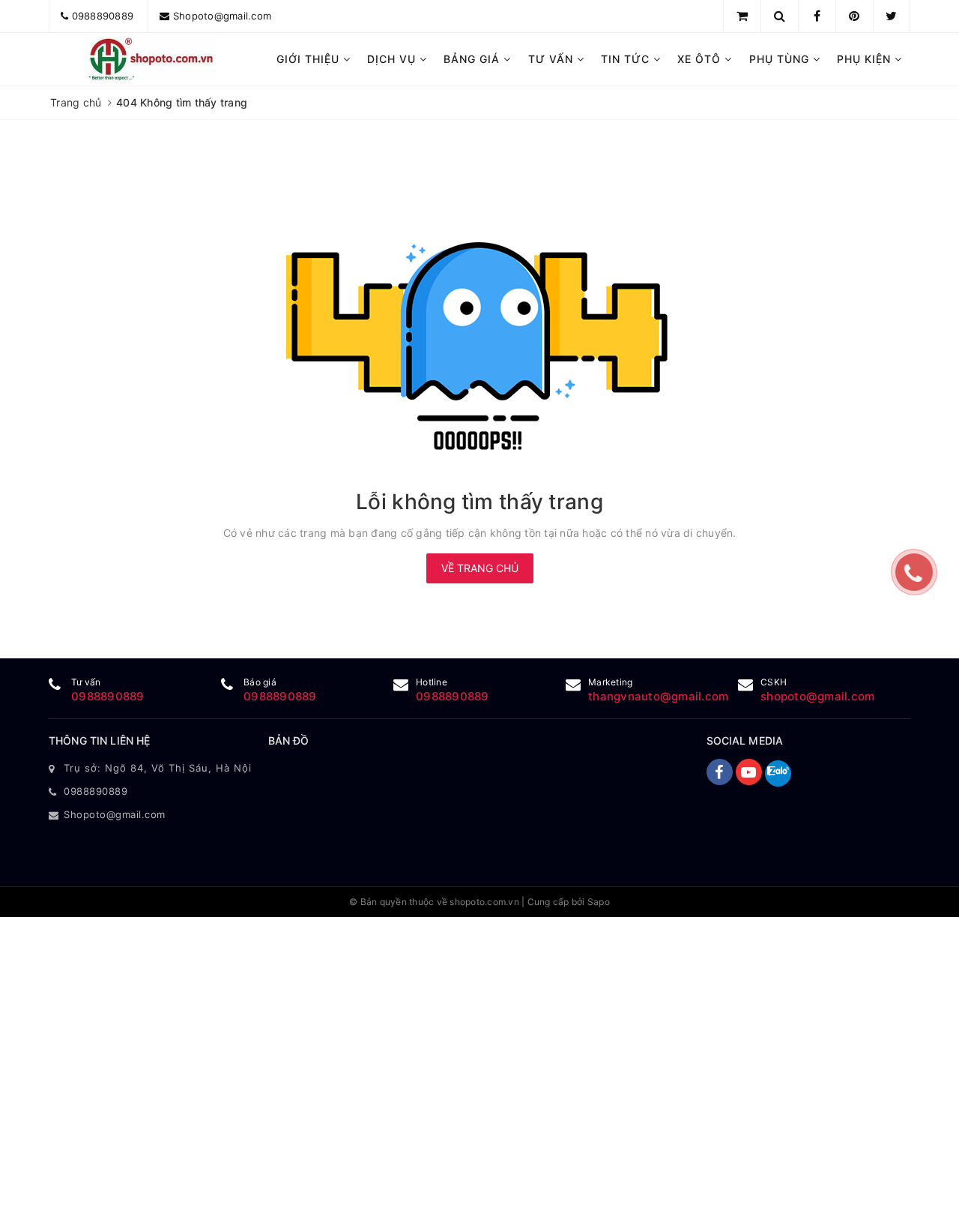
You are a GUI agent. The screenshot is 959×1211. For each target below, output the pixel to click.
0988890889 (103, 16)
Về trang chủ (479, 568)
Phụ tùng (781, 58)
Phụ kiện (866, 58)
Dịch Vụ (393, 58)
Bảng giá (473, 58)
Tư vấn (552, 58)
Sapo (598, 901)
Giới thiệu (309, 58)
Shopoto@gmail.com (222, 16)
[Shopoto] (151, 59)
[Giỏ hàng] (742, 15)
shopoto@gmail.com (817, 696)
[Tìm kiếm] (779, 15)
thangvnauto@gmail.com (658, 696)
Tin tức (627, 58)
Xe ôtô (700, 58)
